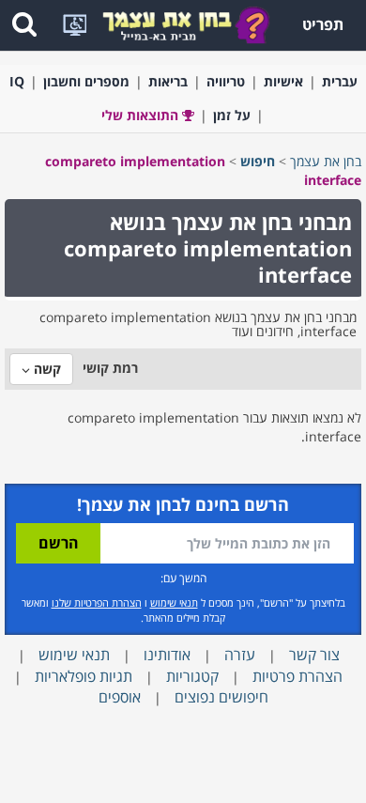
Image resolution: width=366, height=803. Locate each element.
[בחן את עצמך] (185, 24)
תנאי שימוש (174, 602)
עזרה (239, 654)
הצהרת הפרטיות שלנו (97, 602)
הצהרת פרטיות (297, 676)
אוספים (120, 697)
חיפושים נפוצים (221, 697)
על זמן (232, 115)
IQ (16, 81)
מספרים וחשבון (86, 81)
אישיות (283, 81)
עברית (340, 81)
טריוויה (225, 81)
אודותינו (167, 654)
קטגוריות (192, 676)
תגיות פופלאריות (83, 676)
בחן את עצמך (325, 161)
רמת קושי (110, 368)
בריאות (168, 81)
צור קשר (314, 654)
